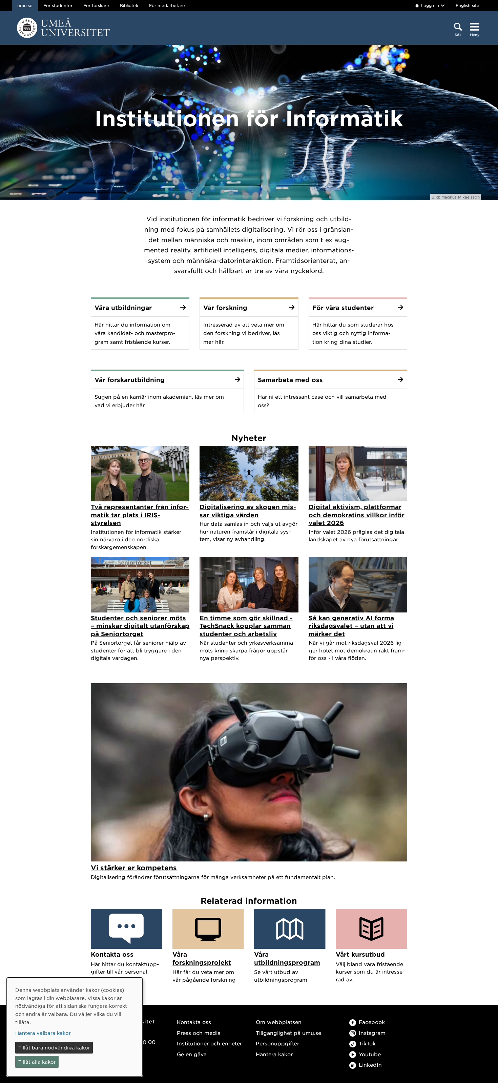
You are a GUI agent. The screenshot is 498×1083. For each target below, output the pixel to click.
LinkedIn (370, 1064)
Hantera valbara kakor (43, 1033)
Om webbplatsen (279, 1022)
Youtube (370, 1054)
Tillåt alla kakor (37, 1062)
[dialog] (74, 1027)
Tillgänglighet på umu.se (288, 1032)
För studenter (57, 5)
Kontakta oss (194, 1022)
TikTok (367, 1043)
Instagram (372, 1032)
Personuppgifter (277, 1043)
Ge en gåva (192, 1054)
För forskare (96, 5)
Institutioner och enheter (209, 1043)
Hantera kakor (274, 1054)
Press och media (199, 1032)
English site (467, 5)
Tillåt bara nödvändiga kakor (54, 1047)
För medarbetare (167, 5)
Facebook (372, 1022)
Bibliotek (129, 5)
